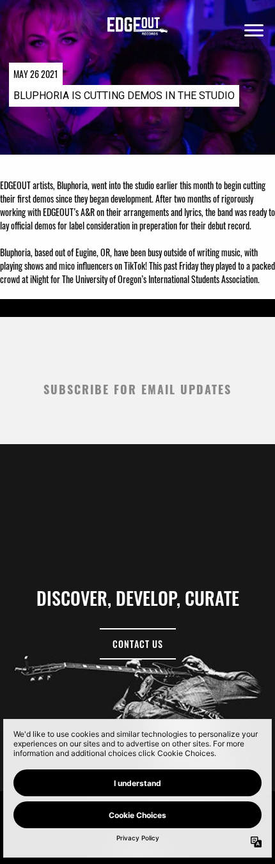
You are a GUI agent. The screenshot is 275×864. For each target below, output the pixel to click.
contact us (138, 644)
